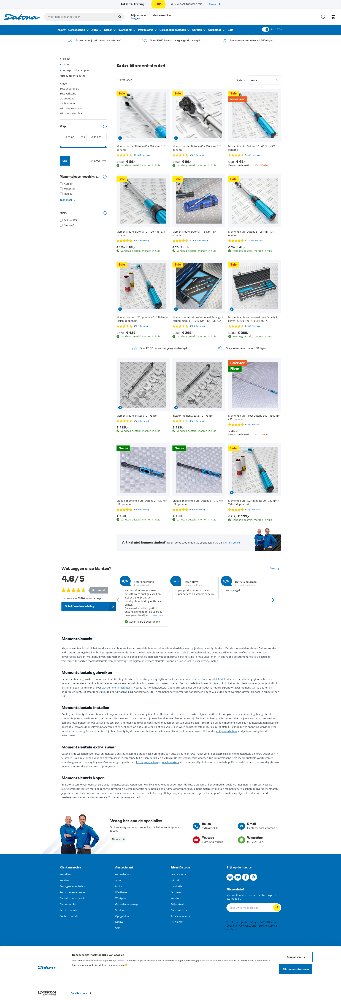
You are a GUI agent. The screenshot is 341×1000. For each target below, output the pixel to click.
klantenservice (231, 542)
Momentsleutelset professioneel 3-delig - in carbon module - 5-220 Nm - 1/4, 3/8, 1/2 (198, 319)
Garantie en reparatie (72, 898)
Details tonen (79, 993)
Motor (108, 30)
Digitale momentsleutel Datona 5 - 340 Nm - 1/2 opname (198, 502)
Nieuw (62, 30)
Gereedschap (76, 30)
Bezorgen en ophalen (72, 886)
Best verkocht (68, 93)
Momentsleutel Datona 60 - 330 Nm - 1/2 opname (196, 147)
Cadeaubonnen (180, 910)
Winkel (175, 880)
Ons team (176, 892)
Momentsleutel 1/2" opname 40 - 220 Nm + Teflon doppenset (142, 319)
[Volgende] (272, 601)
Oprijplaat (214, 30)
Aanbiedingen (68, 103)
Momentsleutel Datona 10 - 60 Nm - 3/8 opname (251, 147)
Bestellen (65, 874)
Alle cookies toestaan (295, 968)
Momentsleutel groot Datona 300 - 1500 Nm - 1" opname (254, 417)
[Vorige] (119, 601)
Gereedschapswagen (172, 30)
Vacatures (177, 898)
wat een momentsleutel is (117, 687)
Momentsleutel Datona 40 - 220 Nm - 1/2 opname (141, 147)
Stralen (197, 30)
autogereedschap (226, 731)
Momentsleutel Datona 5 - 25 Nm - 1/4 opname (251, 233)
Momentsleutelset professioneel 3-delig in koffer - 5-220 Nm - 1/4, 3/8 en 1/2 (253, 319)
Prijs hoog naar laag (71, 113)
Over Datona (178, 874)
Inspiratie (176, 886)
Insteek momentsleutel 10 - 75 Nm (192, 415)
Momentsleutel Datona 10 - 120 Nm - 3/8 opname (141, 233)
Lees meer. (158, 615)
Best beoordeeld (69, 88)
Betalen (64, 880)
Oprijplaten (122, 916)
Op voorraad (67, 98)
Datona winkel (68, 904)
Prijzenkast (177, 904)
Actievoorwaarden (181, 916)
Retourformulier (69, 910)
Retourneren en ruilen (73, 892)
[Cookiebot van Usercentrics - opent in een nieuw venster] (47, 993)
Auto (94, 30)
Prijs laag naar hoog (71, 108)
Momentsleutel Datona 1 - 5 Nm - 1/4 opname (194, 233)
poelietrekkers (170, 762)
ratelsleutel (218, 679)
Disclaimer (177, 922)
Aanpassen (294, 956)
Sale (230, 30)
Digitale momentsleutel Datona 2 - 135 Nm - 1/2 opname (143, 502)
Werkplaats (145, 30)
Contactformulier (70, 916)
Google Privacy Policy (238, 925)
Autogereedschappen (76, 70)
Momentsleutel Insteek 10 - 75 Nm (137, 415)
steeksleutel (195, 679)
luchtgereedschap (147, 762)
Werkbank (125, 30)
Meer (273, 568)
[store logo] (22, 17)
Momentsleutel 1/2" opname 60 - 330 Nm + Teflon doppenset (253, 502)
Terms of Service (267, 925)
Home (66, 58)
